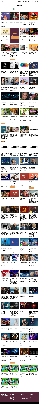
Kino (23, 1)
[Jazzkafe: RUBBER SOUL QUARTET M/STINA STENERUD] (5, 181)
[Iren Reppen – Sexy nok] (5, 246)
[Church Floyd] (33, 84)
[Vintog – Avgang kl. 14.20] (14, 150)
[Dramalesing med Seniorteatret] (14, 165)
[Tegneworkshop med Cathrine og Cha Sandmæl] (14, 84)
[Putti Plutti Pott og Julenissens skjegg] (5, 325)
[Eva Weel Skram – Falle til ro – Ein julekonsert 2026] (14, 325)
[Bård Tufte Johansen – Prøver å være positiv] (33, 181)
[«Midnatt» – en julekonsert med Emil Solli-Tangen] (33, 325)
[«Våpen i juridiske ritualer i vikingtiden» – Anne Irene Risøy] (5, 214)
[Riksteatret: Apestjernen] (24, 246)
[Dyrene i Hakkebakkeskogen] (24, 340)
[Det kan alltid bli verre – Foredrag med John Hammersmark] (5, 134)
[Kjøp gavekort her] (14, 35)
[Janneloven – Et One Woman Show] (5, 278)
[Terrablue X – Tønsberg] (14, 100)
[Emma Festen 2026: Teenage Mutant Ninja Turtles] (5, 52)
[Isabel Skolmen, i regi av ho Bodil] (33, 116)
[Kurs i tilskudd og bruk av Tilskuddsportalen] (24, 69)
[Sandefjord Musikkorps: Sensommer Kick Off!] (5, 35)
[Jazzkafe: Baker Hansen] (24, 230)
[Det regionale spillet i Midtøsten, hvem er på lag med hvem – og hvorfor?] (5, 230)
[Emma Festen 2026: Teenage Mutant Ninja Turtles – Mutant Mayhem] (33, 35)
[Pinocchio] (33, 294)
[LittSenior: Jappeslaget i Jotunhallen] (24, 100)
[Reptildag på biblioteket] (5, 69)
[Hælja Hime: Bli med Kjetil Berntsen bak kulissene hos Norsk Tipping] (5, 20)
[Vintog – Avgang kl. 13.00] (33, 134)
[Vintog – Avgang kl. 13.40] (5, 150)
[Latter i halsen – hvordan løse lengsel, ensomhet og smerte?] (33, 100)
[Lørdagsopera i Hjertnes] (24, 134)
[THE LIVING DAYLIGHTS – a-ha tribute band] (33, 356)
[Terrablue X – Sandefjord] (5, 100)
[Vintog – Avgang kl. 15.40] (33, 150)
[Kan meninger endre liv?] (5, 84)
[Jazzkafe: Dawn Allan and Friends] (24, 20)
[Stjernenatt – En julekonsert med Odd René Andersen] (5, 294)
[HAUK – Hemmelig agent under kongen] (14, 230)
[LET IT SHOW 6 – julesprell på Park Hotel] (14, 261)
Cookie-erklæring (22, 397)
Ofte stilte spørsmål (23, 395)
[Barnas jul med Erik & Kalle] (5, 340)
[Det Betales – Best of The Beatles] (5, 356)
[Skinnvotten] (24, 84)
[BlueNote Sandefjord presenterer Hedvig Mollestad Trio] (33, 197)
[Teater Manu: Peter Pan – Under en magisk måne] (24, 278)
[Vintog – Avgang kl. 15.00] (24, 150)
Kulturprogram (19, 1)
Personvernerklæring (23, 396)
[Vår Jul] (24, 310)
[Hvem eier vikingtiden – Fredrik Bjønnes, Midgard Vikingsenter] (14, 116)
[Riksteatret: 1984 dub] (24, 356)
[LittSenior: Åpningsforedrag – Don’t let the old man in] (14, 52)
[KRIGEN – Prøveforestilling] (24, 181)
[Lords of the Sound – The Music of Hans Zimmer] (14, 356)
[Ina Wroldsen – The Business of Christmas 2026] (33, 310)
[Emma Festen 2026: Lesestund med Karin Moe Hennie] (24, 35)
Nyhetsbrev (31, 397)
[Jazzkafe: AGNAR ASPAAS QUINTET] (14, 69)
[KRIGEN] (14, 197)
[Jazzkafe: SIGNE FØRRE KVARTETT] (24, 116)
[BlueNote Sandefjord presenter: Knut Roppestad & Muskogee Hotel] (14, 278)
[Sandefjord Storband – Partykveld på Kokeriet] (5, 165)
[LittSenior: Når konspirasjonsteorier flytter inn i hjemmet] (33, 214)
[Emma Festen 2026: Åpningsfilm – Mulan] (14, 20)
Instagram (31, 396)
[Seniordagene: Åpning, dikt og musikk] (24, 165)
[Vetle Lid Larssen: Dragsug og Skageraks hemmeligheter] (33, 230)
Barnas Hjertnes (27, 1)
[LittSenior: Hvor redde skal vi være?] (24, 197)
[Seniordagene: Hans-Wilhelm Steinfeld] (33, 165)
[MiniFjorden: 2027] (5, 371)
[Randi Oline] (33, 261)
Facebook (31, 395)
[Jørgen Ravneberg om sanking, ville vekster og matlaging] (5, 116)
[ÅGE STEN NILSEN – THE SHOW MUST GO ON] (33, 340)
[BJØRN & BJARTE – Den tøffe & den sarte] (24, 325)
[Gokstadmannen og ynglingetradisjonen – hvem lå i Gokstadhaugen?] (5, 261)
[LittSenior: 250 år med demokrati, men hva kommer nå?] (33, 278)
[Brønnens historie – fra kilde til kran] (24, 52)
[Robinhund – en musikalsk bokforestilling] (24, 261)
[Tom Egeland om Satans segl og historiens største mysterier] (14, 310)
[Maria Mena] (24, 294)
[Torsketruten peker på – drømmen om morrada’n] (33, 246)
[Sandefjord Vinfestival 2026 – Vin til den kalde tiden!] (14, 246)
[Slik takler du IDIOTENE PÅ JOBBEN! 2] (5, 310)
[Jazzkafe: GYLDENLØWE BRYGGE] (14, 214)
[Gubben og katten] (5, 197)
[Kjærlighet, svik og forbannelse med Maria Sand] (14, 294)
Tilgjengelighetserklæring (24, 398)
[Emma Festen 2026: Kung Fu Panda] (33, 20)
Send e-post (12, 399)
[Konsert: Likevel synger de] (14, 134)
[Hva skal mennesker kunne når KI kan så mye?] (33, 69)
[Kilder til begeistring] (33, 52)
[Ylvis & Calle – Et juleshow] (14, 340)
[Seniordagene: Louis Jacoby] (14, 181)
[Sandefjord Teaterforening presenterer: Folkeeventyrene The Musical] (24, 214)
